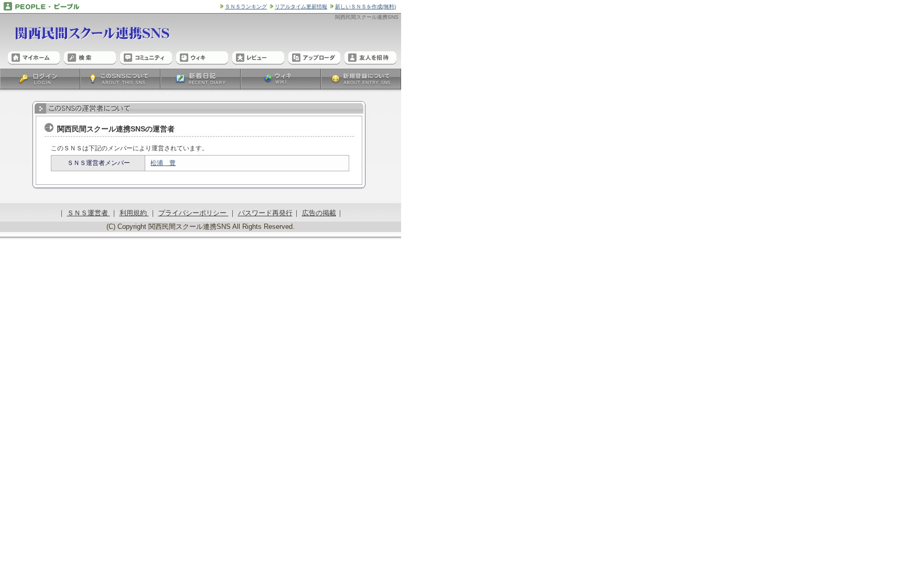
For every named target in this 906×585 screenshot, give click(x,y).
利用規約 (134, 213)
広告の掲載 (319, 213)
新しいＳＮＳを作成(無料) (365, 6)
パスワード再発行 (265, 213)
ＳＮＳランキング (246, 6)
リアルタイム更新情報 (301, 6)
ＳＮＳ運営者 (88, 213)
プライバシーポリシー (193, 213)
